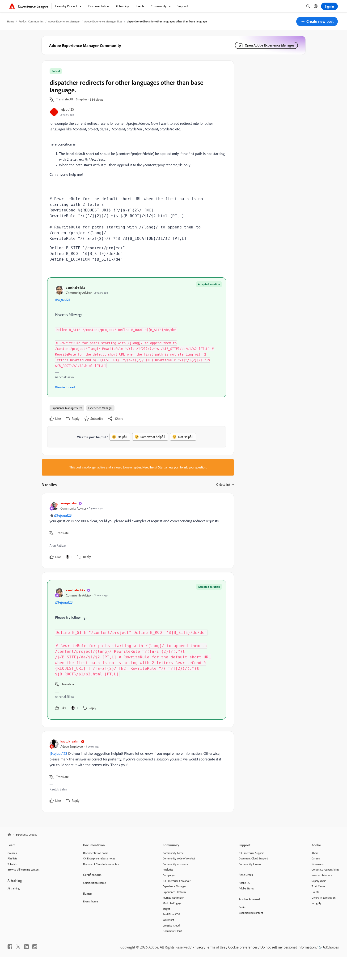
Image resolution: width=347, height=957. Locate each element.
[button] (317, 21)
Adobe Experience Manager (64, 21)
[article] (136, 531)
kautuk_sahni (69, 741)
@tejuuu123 (62, 299)
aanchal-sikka (75, 287)
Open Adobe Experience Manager (269, 45)
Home (10, 21)
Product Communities (31, 21)
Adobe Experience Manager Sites (103, 21)
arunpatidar (68, 503)
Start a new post (168, 467)
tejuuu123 (67, 109)
